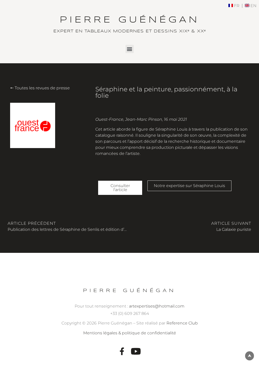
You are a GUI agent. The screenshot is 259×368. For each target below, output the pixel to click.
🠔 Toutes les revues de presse (40, 88)
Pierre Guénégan (129, 290)
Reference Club (182, 323)
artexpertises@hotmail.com (156, 306)
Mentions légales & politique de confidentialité (129, 333)
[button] (129, 49)
